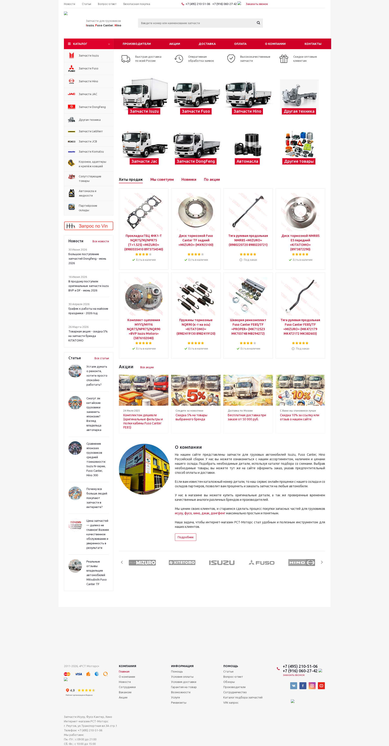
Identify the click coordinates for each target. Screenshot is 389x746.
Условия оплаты (182, 676)
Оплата (240, 43)
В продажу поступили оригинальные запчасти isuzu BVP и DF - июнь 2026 (88, 286)
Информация (182, 666)
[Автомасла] (247, 144)
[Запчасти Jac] (144, 144)
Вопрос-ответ (233, 676)
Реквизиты (178, 702)
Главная (124, 671)
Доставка (207, 43)
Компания (127, 666)
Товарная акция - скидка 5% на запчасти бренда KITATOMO (88, 336)
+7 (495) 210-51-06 (198, 3)
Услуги (175, 697)
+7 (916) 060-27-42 (224, 3)
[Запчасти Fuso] (196, 94)
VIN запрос (230, 702)
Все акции (147, 367)
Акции (174, 43)
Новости (125, 681)
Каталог (80, 43)
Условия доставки (183, 681)
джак (205, 513)
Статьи (228, 671)
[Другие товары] (299, 144)
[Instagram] (312, 685)
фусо (188, 513)
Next (322, 562)
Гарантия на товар (184, 687)
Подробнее (186, 537)
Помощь (230, 666)
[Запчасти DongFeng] (196, 144)
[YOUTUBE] (321, 685)
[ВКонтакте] (293, 685)
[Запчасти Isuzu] (144, 94)
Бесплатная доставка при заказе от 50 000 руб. (247, 417)
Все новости (101, 241)
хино (196, 513)
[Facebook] (302, 685)
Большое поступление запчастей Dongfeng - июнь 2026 (87, 258)
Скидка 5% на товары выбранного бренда (191, 417)
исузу (179, 513)
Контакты (313, 43)
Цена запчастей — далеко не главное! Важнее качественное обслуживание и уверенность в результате (97, 534)
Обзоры (229, 681)
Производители (137, 43)
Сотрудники (127, 687)
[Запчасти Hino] (247, 94)
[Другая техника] (299, 94)
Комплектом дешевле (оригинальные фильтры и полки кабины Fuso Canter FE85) (143, 421)
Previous (122, 562)
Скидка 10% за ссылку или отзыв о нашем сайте (299, 417)
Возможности (180, 692)
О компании (275, 43)
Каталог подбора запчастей (242, 697)
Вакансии (125, 692)
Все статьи (102, 358)
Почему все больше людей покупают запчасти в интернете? (96, 497)
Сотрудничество (235, 692)
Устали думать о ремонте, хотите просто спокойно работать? (96, 375)
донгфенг (218, 513)
